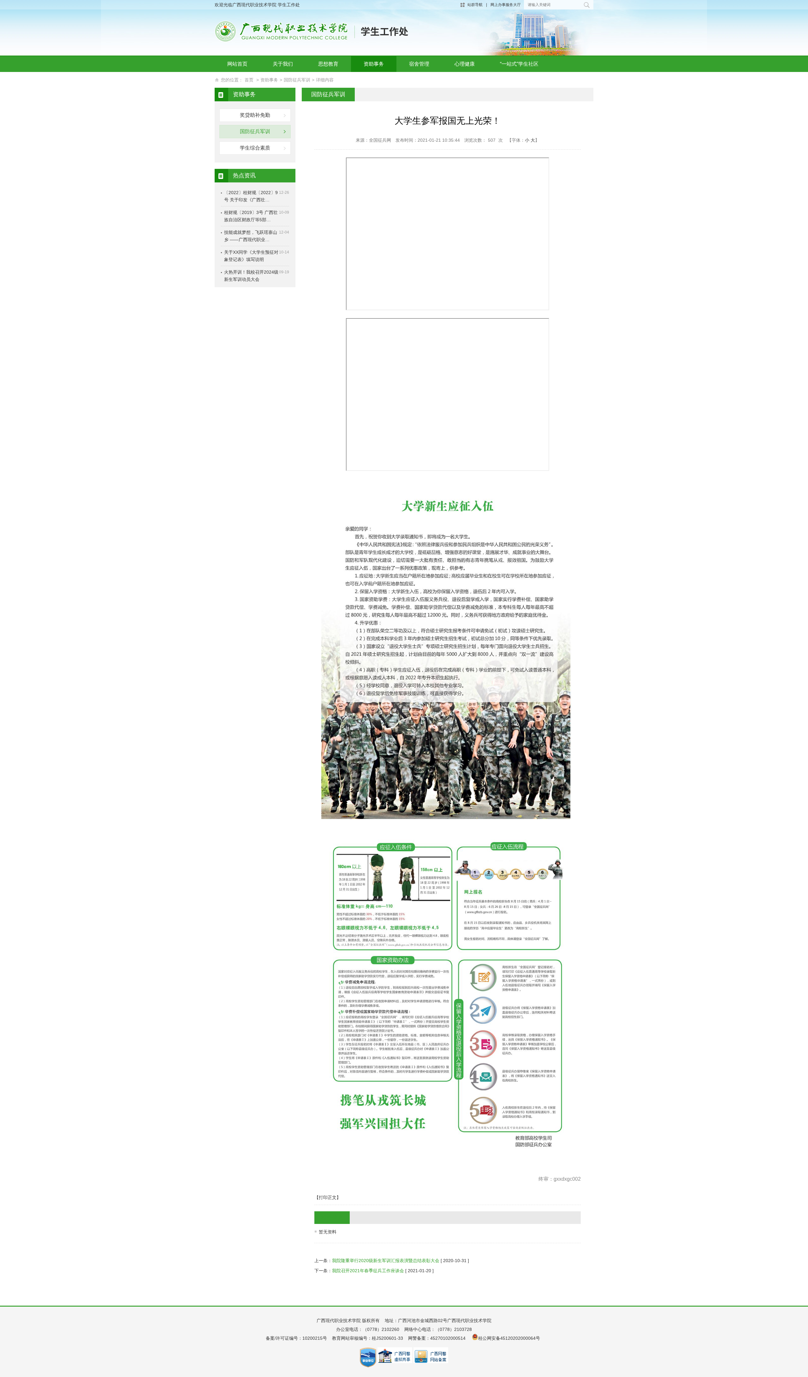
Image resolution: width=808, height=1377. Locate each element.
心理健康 (464, 64)
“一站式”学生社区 (519, 64)
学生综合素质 (255, 148)
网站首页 (237, 64)
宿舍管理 (419, 64)
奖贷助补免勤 (255, 115)
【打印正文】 (327, 1197)
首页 (249, 79)
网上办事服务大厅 (505, 5)
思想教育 (328, 64)
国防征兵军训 (297, 79)
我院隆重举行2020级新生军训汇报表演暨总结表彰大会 (385, 1260)
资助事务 (374, 64)
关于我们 (283, 64)
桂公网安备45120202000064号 (510, 1338)
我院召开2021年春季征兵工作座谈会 (368, 1270)
